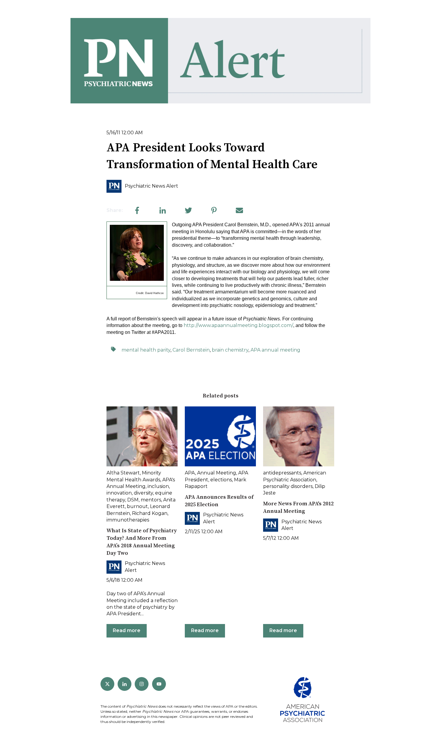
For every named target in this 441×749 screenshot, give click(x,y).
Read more (126, 630)
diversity (143, 493)
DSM (133, 500)
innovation (119, 493)
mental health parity (146, 350)
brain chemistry (230, 350)
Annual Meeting (216, 473)
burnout (137, 506)
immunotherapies (127, 520)
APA (190, 473)
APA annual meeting (275, 350)
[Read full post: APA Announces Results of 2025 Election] (220, 436)
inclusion (158, 486)
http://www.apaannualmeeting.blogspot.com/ (238, 325)
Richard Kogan (149, 513)
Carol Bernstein (191, 350)
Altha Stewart (123, 473)
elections (221, 480)
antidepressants (282, 473)
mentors (151, 500)
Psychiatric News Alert (151, 186)
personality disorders (288, 486)
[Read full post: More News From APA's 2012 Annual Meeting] (298, 436)
